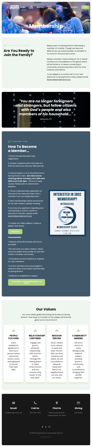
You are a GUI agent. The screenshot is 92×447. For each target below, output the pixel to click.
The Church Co (46, 437)
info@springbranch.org (13, 413)
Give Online (78, 413)
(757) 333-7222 (35, 413)
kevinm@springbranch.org (58, 79)
